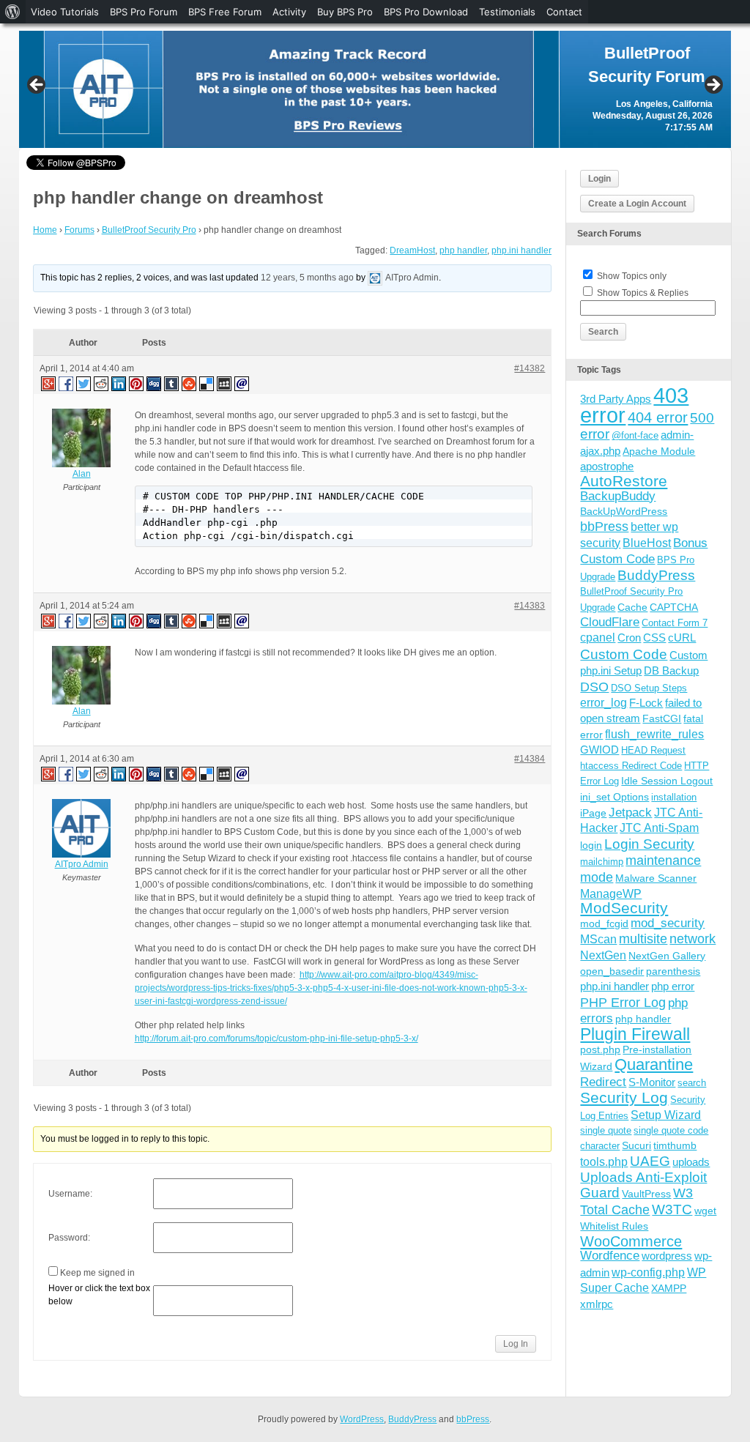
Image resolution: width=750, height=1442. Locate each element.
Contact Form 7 (675, 622)
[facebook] (67, 383)
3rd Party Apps (615, 399)
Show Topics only (632, 276)
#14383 (529, 606)
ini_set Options (614, 797)
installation (674, 797)
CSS (654, 637)
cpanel (597, 637)
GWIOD (599, 749)
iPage (593, 813)
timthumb (675, 1145)
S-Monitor (651, 1082)
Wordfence (609, 1256)
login (591, 845)
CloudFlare (609, 622)
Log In (515, 1344)
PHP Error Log (623, 1002)
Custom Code (623, 654)
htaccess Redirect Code (631, 765)
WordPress (362, 1419)
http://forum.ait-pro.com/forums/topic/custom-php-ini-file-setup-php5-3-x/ (276, 1038)
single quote (605, 1130)
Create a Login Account (637, 203)
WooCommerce (631, 1241)
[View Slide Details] (375, 89)
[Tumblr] (172, 383)
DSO (594, 686)
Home (45, 230)
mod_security (668, 923)
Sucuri (636, 1145)
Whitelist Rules (614, 1226)
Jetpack (630, 812)
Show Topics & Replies (642, 293)
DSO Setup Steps (649, 688)
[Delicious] (207, 383)
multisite (643, 939)
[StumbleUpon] (190, 383)
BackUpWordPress (623, 511)
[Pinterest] (137, 383)
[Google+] (48, 383)
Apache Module (659, 451)
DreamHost (412, 250)
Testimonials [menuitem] (507, 12)
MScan (598, 938)
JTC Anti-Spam (659, 828)
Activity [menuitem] (289, 12)
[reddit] (102, 383)
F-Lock (646, 702)
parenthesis (673, 971)
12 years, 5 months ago (307, 277)
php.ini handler (521, 250)
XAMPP (668, 1288)
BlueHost (647, 543)
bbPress (604, 526)
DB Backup (671, 670)
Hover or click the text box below (99, 1295)
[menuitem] (13, 11)
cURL (682, 637)
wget (705, 1210)
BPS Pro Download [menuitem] (426, 12)
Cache (632, 607)
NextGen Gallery (666, 956)
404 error (658, 417)
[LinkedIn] (119, 383)
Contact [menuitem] (564, 12)
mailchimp (601, 861)
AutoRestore (623, 480)
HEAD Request (653, 750)
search (691, 1082)
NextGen (603, 955)
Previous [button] (37, 86)
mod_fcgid (604, 923)
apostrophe (607, 466)
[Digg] (154, 383)
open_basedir (612, 971)
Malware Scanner (656, 878)
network (692, 939)
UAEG (650, 1161)
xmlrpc (596, 1304)
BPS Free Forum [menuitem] (224, 12)
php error (672, 986)
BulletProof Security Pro (149, 230)
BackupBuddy (618, 496)
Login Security (649, 844)
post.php (600, 1049)
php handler (463, 250)
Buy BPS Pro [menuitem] (345, 12)
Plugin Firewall (635, 1034)
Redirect (603, 1082)
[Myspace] (225, 383)
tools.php (604, 1162)
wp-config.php (648, 1272)
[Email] (242, 383)
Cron (629, 637)
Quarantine (654, 1064)
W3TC (672, 1209)
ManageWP (611, 893)
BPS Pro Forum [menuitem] (143, 12)
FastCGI (661, 718)
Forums (79, 230)
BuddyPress (656, 575)
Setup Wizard (666, 1115)
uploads (691, 1162)
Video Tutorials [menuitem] (65, 12)
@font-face (635, 435)
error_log (603, 702)
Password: (69, 1238)
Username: (70, 1194)
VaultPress (646, 1194)
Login (599, 179)
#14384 (529, 759)
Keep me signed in (97, 1273)
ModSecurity (624, 907)
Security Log (624, 1097)
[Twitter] (84, 383)
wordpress (667, 1255)
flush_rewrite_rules (654, 734)
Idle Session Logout (667, 781)
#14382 (529, 368)
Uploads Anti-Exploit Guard (643, 1185)
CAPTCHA (674, 607)
